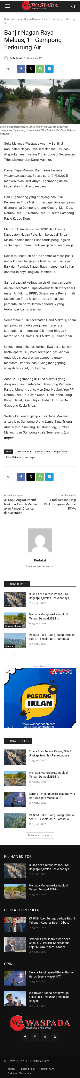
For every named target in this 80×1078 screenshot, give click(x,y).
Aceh (7, 605)
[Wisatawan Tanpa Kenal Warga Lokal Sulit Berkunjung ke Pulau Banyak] (15, 998)
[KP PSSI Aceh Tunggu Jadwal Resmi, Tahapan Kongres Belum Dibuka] (15, 924)
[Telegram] (49, 69)
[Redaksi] (6, 58)
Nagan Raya (60, 451)
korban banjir (42, 451)
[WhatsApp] (40, 69)
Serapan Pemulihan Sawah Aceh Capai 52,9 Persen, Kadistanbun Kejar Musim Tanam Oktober (49, 943)
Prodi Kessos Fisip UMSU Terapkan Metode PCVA (59, 504)
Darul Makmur (23, 451)
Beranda (9, 19)
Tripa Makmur (13, 457)
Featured (9, 646)
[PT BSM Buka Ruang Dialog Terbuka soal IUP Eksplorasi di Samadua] (15, 640)
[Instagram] (35, 1037)
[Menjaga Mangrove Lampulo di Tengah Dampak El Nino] (15, 620)
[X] (30, 69)
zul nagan (30, 457)
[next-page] (13, 654)
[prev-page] (6, 654)
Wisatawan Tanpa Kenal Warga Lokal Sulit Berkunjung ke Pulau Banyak (49, 997)
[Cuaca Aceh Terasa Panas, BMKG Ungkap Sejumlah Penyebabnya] (15, 599)
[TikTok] (45, 1037)
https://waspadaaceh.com (40, 566)
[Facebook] (21, 69)
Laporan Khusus (13, 625)
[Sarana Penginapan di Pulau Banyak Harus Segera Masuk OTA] (15, 799)
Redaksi (17, 58)
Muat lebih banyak (38, 835)
